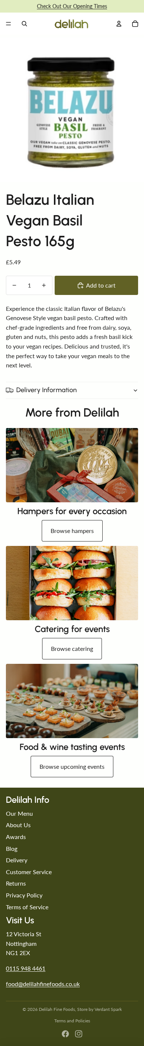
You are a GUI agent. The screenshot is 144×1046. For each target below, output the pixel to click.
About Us (18, 824)
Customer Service (29, 871)
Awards (16, 836)
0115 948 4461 (25, 968)
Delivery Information (46, 390)
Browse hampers (72, 530)
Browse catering (72, 648)
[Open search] (24, 24)
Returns (16, 883)
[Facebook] (65, 1033)
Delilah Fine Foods (57, 1009)
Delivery (16, 859)
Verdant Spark (108, 1009)
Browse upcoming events (72, 766)
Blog (11, 848)
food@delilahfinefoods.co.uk (43, 983)
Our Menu (19, 813)
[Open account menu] (119, 24)
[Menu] (8, 23)
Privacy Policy (24, 895)
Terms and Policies (72, 1020)
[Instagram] (78, 1033)
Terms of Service (27, 906)
